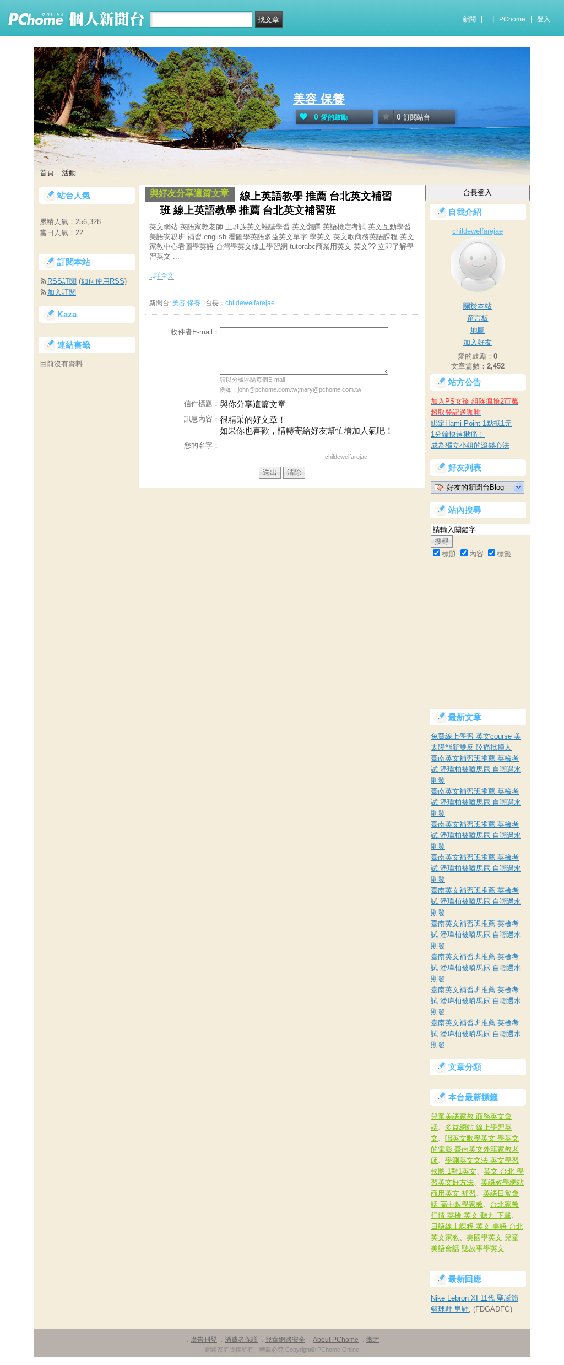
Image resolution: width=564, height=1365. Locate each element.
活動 (69, 173)
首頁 (47, 173)
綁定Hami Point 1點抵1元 (471, 423)
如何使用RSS (102, 281)
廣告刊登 (204, 1340)
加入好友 (477, 342)
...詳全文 (161, 275)
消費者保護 (241, 1340)
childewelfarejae (250, 303)
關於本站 (477, 306)
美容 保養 (319, 99)
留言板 (478, 318)
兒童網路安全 (285, 1340)
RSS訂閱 (62, 281)
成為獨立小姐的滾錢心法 (470, 445)
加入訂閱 (61, 292)
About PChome (336, 1340)
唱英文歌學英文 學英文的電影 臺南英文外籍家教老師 (475, 1149)
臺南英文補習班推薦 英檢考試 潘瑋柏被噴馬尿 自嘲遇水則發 (476, 769)
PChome (512, 19)
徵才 (372, 1340)
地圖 (477, 330)
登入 (543, 19)
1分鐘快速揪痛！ (458, 434)
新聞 (469, 19)
